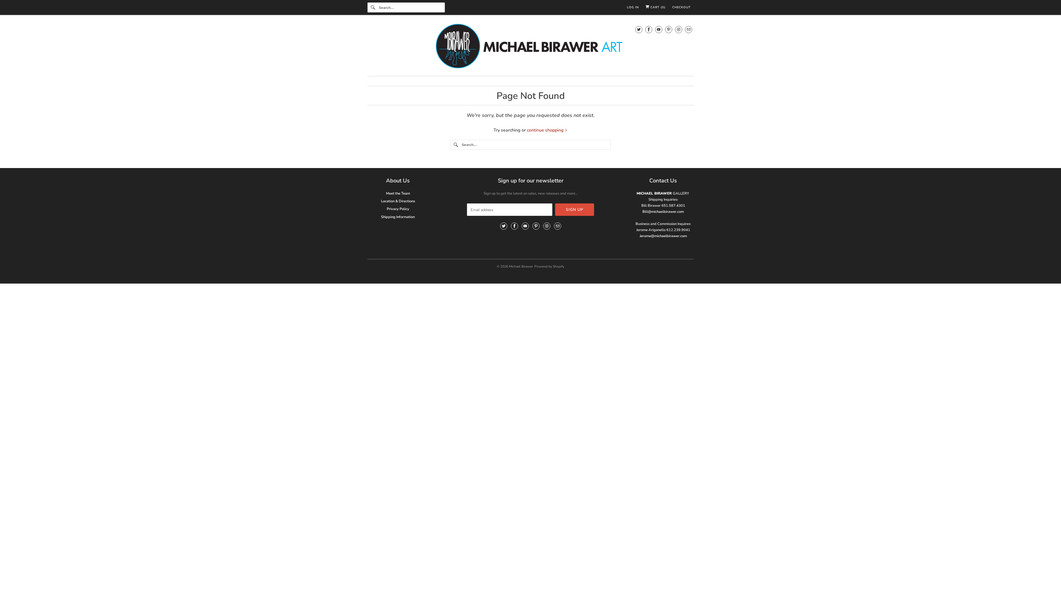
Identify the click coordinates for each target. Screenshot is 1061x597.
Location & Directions (398, 201)
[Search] (373, 7)
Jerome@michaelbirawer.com (663, 236)
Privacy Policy (398, 208)
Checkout (681, 7)
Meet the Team (398, 193)
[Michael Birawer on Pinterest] (668, 29)
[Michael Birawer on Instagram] (678, 29)
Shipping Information (398, 216)
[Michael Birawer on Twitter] (638, 29)
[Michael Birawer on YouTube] (658, 29)
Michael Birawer (521, 266)
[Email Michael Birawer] (688, 29)
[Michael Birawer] (530, 46)
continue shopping (546, 130)
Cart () (657, 7)
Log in (633, 7)
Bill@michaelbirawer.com (663, 211)
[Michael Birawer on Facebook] (648, 29)
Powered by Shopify (549, 266)
